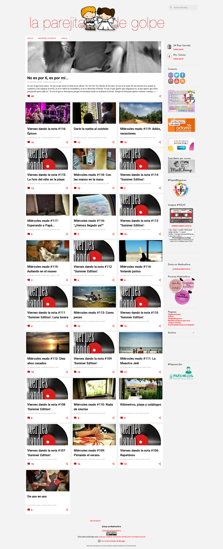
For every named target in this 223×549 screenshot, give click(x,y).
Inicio (30, 38)
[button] (160, 96)
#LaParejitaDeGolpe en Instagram (181, 325)
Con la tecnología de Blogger (113, 541)
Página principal (174, 314)
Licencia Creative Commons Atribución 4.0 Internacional (121, 537)
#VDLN (64, 38)
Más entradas (95, 521)
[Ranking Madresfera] (181, 269)
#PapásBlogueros (47, 38)
